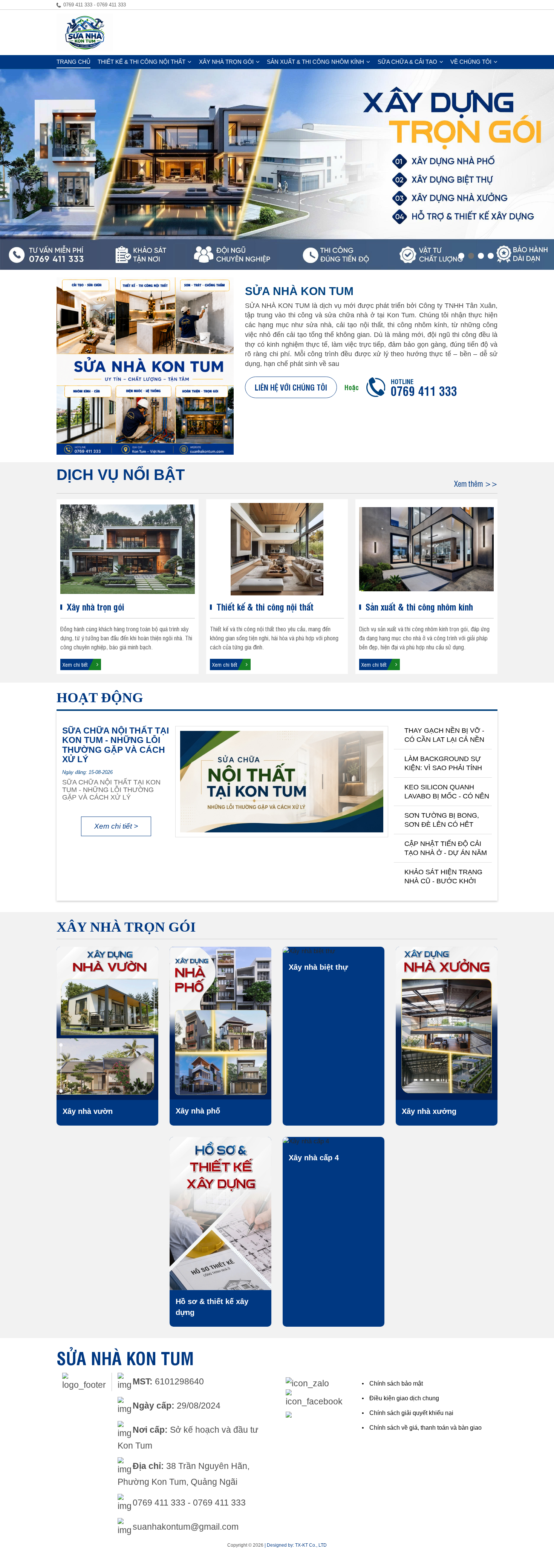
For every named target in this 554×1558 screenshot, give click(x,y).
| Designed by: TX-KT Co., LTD (296, 1545)
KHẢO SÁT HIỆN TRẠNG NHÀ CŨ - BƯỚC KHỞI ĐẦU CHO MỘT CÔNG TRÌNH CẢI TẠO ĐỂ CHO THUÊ (443, 877)
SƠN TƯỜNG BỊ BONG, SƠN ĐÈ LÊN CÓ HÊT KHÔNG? (441, 820)
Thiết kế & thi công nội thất (141, 61)
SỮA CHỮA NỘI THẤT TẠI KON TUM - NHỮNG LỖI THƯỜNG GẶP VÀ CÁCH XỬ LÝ (115, 745)
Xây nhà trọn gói (226, 61)
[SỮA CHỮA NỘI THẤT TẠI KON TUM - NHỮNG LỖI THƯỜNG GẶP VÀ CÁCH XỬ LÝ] (281, 782)
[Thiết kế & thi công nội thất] (277, 549)
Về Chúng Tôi (470, 61)
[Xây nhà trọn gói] (127, 549)
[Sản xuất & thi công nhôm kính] (426, 549)
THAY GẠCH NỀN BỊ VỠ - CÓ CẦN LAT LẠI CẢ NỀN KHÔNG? (444, 735)
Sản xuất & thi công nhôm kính (315, 61)
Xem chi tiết (75, 664)
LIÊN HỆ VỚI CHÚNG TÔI (291, 387)
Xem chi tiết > (116, 826)
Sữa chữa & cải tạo (407, 61)
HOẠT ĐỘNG (100, 697)
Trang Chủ (73, 61)
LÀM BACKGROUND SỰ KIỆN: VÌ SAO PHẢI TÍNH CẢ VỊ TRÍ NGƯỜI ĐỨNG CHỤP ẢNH (443, 763)
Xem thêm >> (475, 483)
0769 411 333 (424, 390)
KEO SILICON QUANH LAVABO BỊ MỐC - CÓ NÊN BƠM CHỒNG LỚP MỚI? (446, 792)
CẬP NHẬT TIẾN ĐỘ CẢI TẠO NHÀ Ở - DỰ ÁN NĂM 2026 (445, 848)
